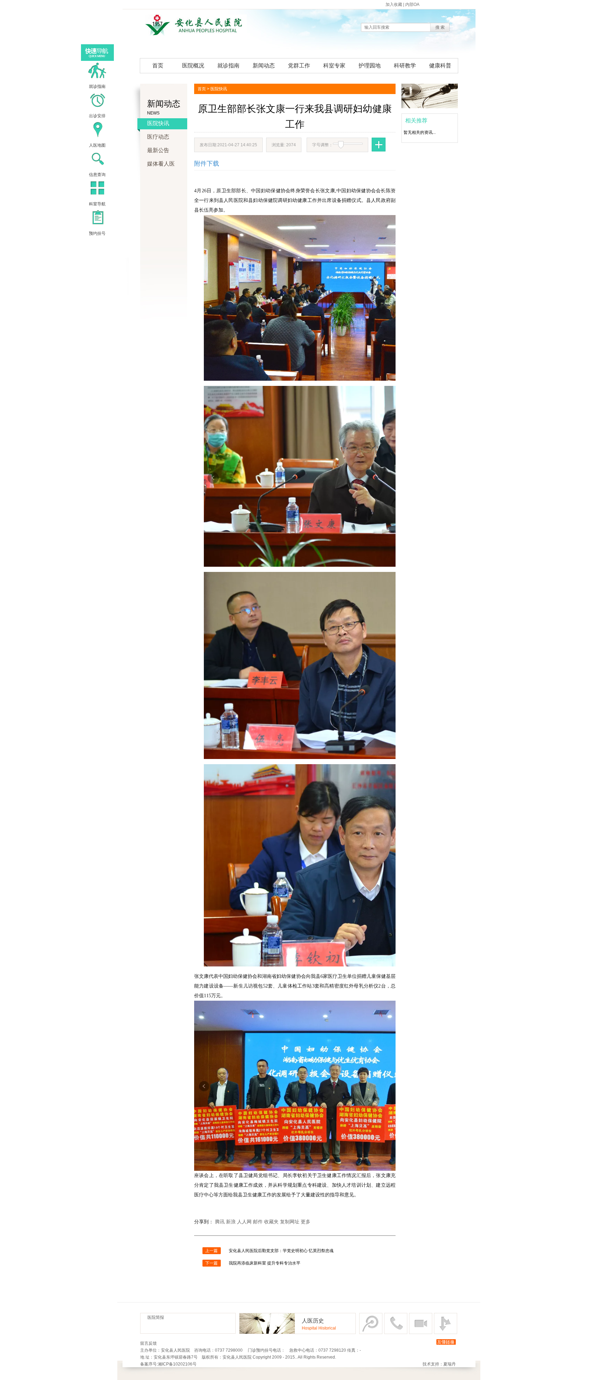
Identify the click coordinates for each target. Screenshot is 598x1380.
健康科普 (440, 65)
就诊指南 (228, 65)
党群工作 (299, 65)
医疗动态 (158, 137)
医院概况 (193, 65)
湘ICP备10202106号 (177, 1364)
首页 (157, 65)
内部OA (412, 4)
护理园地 (370, 65)
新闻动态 (264, 65)
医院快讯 (158, 123)
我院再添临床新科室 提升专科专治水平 (264, 1263)
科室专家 (334, 65)
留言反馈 (148, 1343)
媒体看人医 (161, 164)
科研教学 (405, 65)
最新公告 (158, 150)
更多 (305, 1221)
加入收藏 (394, 4)
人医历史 (313, 1321)
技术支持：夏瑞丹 (439, 1364)
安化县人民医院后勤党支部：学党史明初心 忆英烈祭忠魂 (281, 1250)
